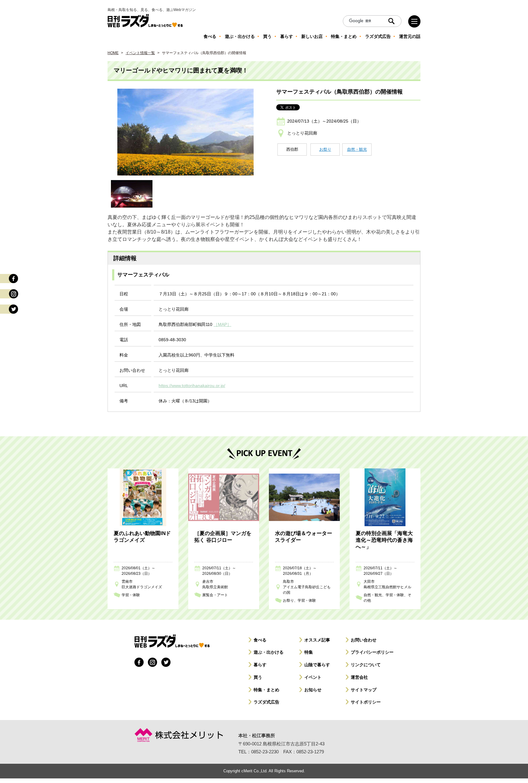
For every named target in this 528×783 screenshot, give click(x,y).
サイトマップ (363, 689)
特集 (308, 652)
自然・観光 (357, 149)
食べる (260, 639)
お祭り (325, 149)
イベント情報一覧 (140, 53)
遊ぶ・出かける (269, 652)
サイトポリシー (366, 702)
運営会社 (359, 677)
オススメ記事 (317, 639)
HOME (113, 53)
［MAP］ (222, 324)
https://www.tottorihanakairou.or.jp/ (192, 385)
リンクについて (366, 664)
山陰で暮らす (317, 664)
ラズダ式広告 (266, 702)
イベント (312, 677)
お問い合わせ (363, 639)
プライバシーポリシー (372, 652)
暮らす (260, 664)
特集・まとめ (266, 689)
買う (258, 677)
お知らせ (312, 689)
